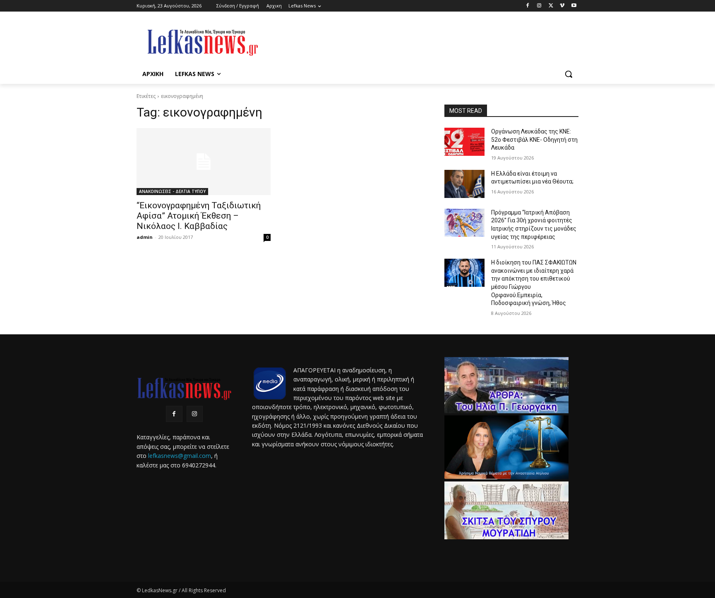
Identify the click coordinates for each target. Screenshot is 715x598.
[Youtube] (573, 6)
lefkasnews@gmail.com (179, 456)
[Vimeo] (562, 6)
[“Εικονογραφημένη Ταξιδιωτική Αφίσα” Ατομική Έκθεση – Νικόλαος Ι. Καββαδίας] (204, 161)
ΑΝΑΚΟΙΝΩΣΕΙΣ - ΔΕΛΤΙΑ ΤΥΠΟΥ (172, 191)
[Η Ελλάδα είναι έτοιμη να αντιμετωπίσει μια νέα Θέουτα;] (464, 184)
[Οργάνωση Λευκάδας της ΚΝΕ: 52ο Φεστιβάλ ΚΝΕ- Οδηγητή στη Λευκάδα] (464, 142)
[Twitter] (551, 6)
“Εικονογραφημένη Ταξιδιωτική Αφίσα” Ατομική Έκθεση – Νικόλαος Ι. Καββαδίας (199, 215)
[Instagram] (539, 6)
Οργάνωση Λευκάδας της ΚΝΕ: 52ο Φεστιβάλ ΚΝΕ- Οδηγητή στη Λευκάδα (534, 139)
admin (145, 237)
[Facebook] (528, 6)
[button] (568, 74)
